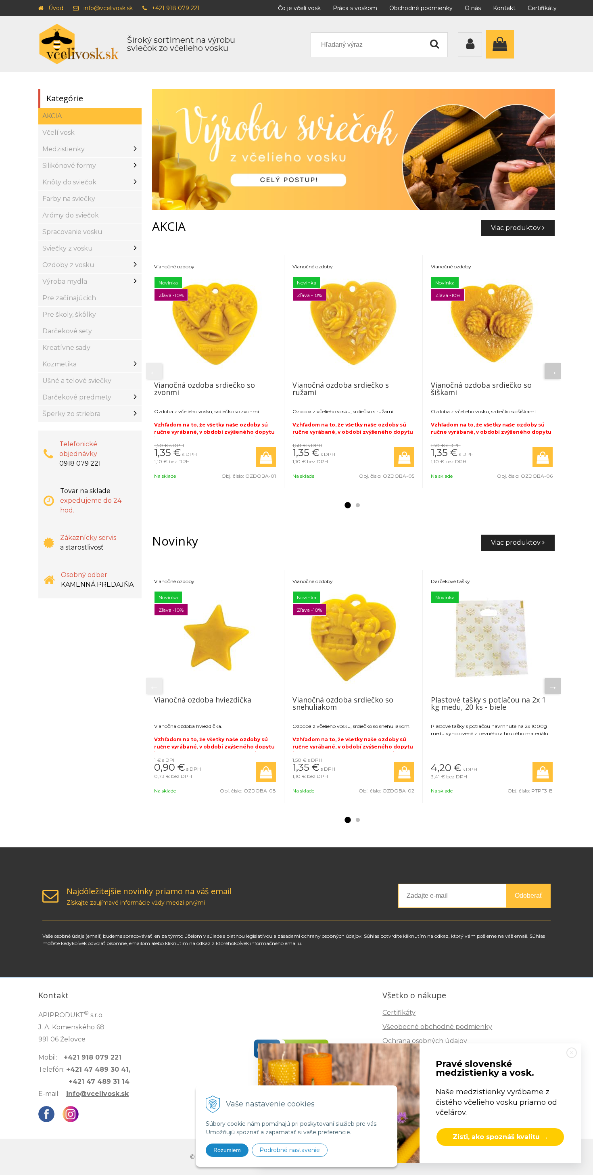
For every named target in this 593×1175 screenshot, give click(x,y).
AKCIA (52, 116)
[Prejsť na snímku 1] (347, 506)
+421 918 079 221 (176, 8)
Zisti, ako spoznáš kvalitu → (500, 1137)
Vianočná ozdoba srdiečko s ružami (340, 388)
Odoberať (528, 895)
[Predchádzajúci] (154, 371)
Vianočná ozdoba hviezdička (202, 700)
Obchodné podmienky (421, 8)
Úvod (55, 8)
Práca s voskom (355, 8)
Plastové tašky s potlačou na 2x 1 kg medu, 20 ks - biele (488, 703)
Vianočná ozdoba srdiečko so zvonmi (204, 388)
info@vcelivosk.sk (108, 8)
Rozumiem (227, 1150)
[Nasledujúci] (553, 371)
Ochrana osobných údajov (424, 1041)
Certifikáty (542, 8)
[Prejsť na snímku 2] (358, 506)
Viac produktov (516, 228)
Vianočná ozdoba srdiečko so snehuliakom (342, 703)
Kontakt (504, 8)
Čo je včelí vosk (299, 8)
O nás (473, 8)
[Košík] (502, 44)
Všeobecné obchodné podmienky (437, 1027)
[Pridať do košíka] (266, 457)
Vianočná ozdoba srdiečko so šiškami (481, 388)
